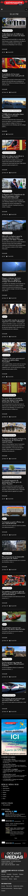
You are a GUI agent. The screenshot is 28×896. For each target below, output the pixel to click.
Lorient (4, 796)
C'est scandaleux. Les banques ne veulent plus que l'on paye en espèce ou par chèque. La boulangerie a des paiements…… (14, 761)
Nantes (4, 792)
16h (23, 821)
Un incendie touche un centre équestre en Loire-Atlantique (13, 321)
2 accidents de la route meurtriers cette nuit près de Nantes (13, 76)
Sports (15, 879)
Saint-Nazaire (6, 788)
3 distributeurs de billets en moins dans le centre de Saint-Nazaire (13, 35)
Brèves (4, 518)
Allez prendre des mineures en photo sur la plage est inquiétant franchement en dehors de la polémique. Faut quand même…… (14, 776)
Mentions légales (18, 888)
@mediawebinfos (17, 821)
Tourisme (17, 876)
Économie (9, 30)
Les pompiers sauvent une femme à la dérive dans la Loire (13, 628)
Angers (4, 794)
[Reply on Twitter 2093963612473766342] (6, 838)
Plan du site (9, 886)
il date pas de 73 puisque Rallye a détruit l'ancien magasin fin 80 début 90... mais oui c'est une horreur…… (14, 771)
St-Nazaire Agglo (17, 110)
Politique (9, 191)
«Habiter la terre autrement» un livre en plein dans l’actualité (13, 360)
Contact (3, 890)
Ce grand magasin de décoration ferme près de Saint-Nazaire (12, 482)
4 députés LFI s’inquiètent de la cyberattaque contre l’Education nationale (13, 196)
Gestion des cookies (18, 886)
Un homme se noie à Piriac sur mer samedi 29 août (13, 523)
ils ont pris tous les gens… (9, 780)
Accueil (3, 886)
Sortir (8, 355)
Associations (4, 879)
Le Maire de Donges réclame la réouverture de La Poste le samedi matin (14, 440)
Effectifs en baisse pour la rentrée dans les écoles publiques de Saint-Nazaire (12, 238)
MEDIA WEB (9, 821)
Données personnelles (6, 888)
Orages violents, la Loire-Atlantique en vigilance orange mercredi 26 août (12, 280)
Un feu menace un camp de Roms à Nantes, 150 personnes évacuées (13, 664)
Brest (4, 798)
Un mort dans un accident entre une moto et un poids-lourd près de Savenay (13, 400)
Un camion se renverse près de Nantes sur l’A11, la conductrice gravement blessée (13, 593)
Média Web (5, 786)
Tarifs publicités (6, 805)
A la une (5, 30)
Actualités (9, 233)
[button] (2, 9)
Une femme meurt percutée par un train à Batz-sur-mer (13, 699)
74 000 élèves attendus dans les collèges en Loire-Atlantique (13, 116)
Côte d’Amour (6, 790)
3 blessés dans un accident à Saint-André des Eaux (13, 157)
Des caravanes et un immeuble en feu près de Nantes (13, 557)
